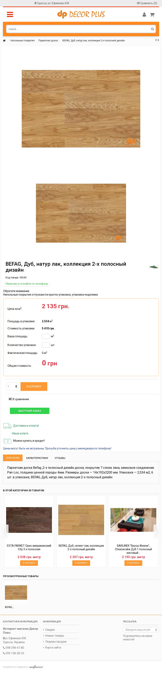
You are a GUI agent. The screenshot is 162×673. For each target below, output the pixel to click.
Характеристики (37, 458)
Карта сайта (53, 647)
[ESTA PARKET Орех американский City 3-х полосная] (29, 520)
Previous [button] (4, 531)
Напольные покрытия (22, 40)
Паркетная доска (48, 40)
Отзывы (60, 458)
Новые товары (54, 635)
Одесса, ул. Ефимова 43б (53, 3)
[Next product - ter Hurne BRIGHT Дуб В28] (158, 40)
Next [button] (157, 531)
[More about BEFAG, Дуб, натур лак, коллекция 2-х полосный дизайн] (16, 593)
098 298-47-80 (15, 647)
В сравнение (21, 399)
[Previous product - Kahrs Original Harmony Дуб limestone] (156, 40)
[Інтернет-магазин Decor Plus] (81, 14)
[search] (152, 29)
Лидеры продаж (56, 641)
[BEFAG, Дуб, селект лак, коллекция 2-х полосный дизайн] (81, 520)
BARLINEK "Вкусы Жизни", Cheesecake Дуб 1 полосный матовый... (133, 549)
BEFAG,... (9, 607)
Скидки (50, 629)
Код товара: (12, 277)
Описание (13, 457)
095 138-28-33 (15, 653)
